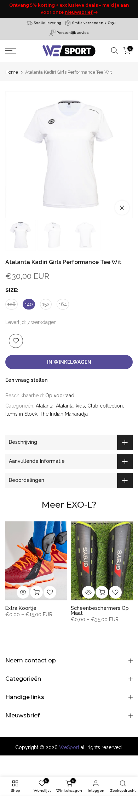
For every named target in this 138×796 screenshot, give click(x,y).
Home (11, 72)
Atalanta (44, 406)
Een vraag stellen (26, 380)
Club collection (105, 406)
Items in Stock (21, 414)
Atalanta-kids (70, 406)
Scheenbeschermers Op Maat (100, 610)
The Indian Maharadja (64, 414)
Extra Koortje (20, 608)
